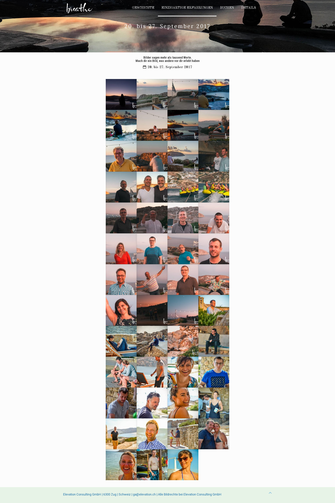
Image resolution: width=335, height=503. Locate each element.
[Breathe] (79, 8)
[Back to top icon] (270, 493)
